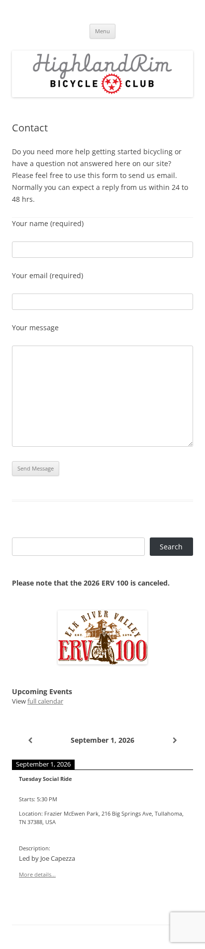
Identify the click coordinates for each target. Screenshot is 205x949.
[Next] (175, 740)
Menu (102, 31)
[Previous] (30, 740)
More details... (37, 874)
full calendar (45, 701)
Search (171, 546)
